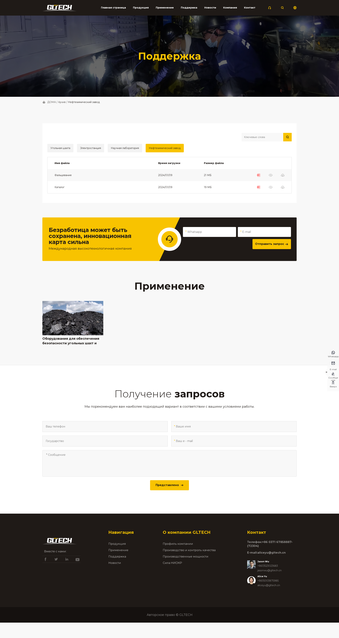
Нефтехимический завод (165, 148)
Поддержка (189, 7)
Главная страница (113, 7)
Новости (210, 7)
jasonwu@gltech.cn (269, 570)
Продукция (141, 7)
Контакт (249, 7)
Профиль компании (178, 543)
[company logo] (59, 9)
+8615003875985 (268, 580)
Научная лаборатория (125, 148)
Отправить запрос (271, 244)
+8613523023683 (267, 565)
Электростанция (90, 148)
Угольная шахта (60, 148)
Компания (230, 7)
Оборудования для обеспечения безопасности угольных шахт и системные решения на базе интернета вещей (70, 341)
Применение (165, 7)
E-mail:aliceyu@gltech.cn (266, 552)
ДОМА (51, 102)
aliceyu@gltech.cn (268, 585)
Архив (62, 102)
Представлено (170, 485)
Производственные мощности (185, 556)
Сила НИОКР (172, 563)
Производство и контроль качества (189, 550)
